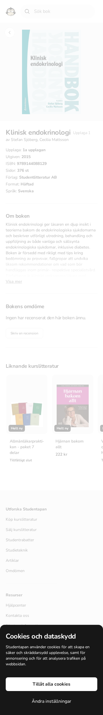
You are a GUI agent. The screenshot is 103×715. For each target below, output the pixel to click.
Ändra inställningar (51, 701)
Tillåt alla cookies (51, 684)
